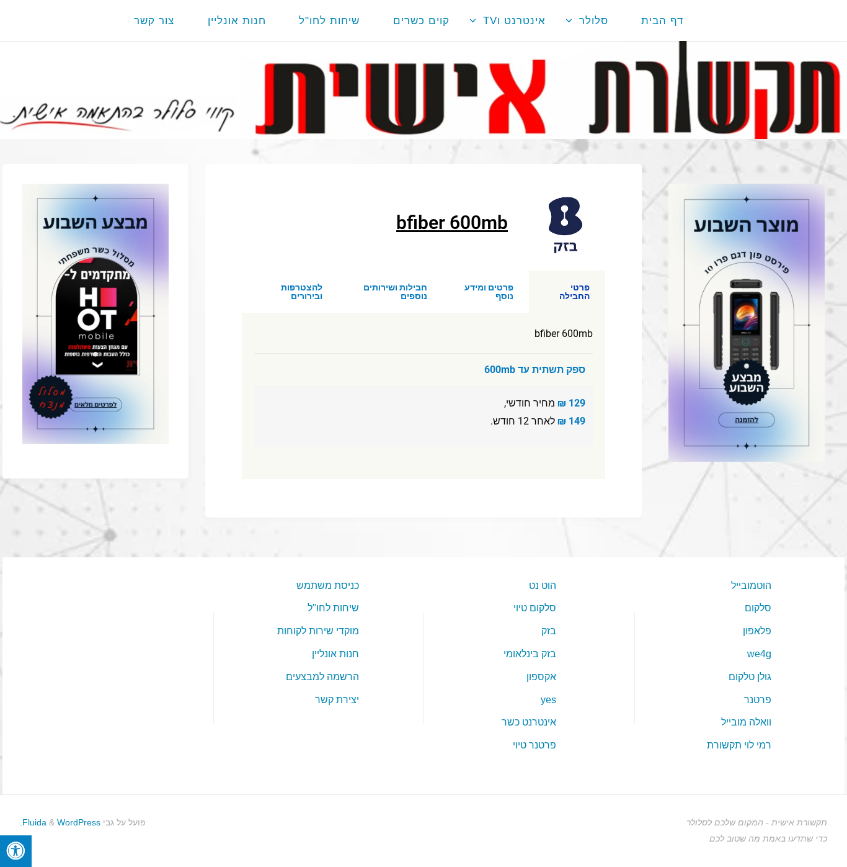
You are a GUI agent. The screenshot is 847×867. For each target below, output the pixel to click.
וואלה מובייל (746, 722)
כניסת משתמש (327, 585)
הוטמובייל (751, 585)
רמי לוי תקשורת (739, 745)
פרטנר (757, 699)
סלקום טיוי (534, 608)
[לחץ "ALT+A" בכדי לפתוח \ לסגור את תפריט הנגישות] (16, 851)
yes (548, 699)
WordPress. (60, 822)
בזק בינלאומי (529, 654)
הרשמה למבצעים (322, 677)
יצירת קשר (337, 699)
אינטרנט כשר (529, 722)
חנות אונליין (335, 654)
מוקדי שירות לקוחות (318, 631)
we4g (759, 654)
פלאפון (757, 631)
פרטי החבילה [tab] (574, 291)
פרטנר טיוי (534, 745)
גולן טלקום (750, 677)
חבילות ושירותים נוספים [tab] (395, 291)
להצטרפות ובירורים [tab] (301, 291)
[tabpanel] (423, 395)
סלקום (758, 608)
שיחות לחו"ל (333, 608)
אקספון (541, 677)
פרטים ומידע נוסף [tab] (488, 291)
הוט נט (542, 585)
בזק (548, 631)
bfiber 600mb (452, 222)
